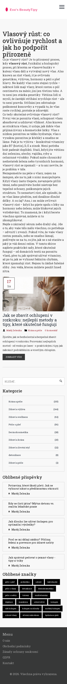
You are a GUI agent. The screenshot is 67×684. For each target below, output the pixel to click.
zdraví (38, 582)
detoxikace (33, 455)
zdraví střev (39, 602)
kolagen (54, 602)
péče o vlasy (10, 588)
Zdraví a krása (33, 439)
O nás (6, 640)
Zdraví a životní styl (33, 447)
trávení (26, 595)
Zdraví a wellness (33, 416)
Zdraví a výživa (33, 409)
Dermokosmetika (33, 432)
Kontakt (8, 663)
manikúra (23, 602)
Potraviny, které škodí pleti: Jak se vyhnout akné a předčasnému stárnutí (33, 487)
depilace (9, 602)
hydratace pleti (52, 615)
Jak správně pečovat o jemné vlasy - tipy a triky (31, 559)
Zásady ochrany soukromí (20, 651)
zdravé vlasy (11, 615)
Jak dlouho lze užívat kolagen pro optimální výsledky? (30, 523)
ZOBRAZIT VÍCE (14, 357)
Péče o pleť (33, 424)
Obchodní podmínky (17, 646)
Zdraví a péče (33, 462)
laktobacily (52, 582)
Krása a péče (35, 330)
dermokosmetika (45, 588)
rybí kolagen (10, 608)
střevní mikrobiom (31, 615)
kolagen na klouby (30, 608)
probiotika (25, 582)
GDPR (6, 657)
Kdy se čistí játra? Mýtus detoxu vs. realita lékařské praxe (31, 505)
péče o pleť (10, 582)
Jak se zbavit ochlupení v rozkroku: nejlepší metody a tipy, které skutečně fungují (30, 319)
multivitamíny (41, 595)
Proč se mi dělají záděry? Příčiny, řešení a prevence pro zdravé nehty (31, 541)
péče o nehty (10, 595)
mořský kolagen (52, 608)
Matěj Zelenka (14, 330)
